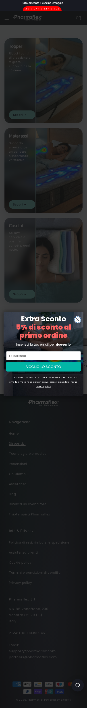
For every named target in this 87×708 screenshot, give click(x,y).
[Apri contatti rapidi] (77, 685)
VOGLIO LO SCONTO (43, 366)
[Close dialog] (78, 320)
